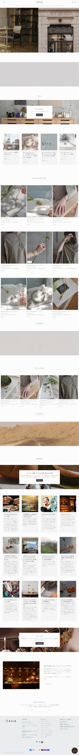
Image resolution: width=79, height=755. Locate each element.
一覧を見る (39, 643)
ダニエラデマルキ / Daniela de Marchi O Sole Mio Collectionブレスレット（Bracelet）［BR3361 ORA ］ (62, 220)
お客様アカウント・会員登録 (65, 719)
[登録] (48, 710)
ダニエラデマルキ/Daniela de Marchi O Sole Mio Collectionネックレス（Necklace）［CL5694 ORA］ (62, 313)
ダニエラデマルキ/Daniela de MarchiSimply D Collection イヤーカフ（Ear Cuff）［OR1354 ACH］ (10, 402)
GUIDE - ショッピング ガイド (46, 732)
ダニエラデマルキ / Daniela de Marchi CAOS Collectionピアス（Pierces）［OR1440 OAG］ (9, 313)
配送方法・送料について (65, 724)
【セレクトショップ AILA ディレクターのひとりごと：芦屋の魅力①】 (48, 557)
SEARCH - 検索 (44, 736)
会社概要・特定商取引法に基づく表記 (67, 726)
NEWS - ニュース (44, 727)
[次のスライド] (40, 54)
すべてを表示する (39, 323)
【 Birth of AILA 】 (66, 514)
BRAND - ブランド (44, 721)
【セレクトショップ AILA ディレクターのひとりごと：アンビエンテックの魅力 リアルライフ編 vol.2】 (29, 559)
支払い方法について (64, 721)
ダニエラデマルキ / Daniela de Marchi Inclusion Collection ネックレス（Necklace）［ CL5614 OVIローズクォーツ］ (65, 267)
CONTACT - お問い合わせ (46, 734)
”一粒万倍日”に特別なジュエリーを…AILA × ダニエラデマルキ (10, 557)
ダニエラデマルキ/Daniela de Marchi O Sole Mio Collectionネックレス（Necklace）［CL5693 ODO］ (10, 267)
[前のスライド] (35, 54)
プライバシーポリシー (64, 728)
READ (39, 114)
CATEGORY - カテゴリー (46, 723)
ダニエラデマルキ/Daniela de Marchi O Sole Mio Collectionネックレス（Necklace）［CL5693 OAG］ (10, 220)
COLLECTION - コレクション (47, 725)
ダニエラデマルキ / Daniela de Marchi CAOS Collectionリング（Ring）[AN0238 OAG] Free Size (35, 220)
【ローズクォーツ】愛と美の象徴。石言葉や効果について (67, 557)
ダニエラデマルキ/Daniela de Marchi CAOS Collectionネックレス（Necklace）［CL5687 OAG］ (36, 313)
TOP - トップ (43, 719)
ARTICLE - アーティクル (46, 729)
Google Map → (48, 683)
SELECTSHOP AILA (10, 752)
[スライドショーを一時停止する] (43, 54)
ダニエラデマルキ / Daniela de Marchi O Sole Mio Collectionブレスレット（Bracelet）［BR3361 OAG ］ (36, 267)
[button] (4, 2)
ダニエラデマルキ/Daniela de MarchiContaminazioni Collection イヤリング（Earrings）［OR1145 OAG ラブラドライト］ (49, 403)
